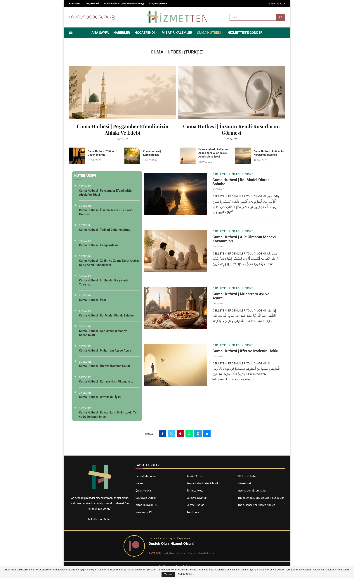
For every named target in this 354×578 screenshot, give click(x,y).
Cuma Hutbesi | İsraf (92, 300)
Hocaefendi (145, 32)
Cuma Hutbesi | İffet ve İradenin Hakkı (104, 366)
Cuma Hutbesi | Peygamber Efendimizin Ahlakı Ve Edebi (123, 129)
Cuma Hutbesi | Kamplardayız (98, 245)
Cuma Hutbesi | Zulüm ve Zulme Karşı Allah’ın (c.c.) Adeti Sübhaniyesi (213, 153)
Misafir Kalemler (177, 32)
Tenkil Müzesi (195, 476)
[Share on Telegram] (198, 433)
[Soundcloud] (101, 17)
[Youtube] (95, 17)
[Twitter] (77, 17)
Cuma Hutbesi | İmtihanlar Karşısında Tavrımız (103, 282)
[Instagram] (83, 17)
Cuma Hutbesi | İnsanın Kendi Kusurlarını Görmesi (231, 129)
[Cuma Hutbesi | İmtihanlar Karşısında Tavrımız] (243, 155)
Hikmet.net (244, 483)
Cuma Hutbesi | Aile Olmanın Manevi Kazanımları (103, 333)
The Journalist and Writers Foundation (260, 497)
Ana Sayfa (100, 32)
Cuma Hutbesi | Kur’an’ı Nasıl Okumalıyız (106, 381)
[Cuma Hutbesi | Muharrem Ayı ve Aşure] (175, 308)
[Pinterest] (89, 17)
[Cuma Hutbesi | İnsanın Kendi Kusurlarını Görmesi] (231, 103)
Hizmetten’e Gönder (245, 32)
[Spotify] (107, 17)
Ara (280, 17)
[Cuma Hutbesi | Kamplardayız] (132, 155)
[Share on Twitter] (171, 433)
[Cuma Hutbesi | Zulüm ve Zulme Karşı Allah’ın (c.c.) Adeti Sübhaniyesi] (188, 155)
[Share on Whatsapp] (189, 433)
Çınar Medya (143, 490)
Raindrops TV (144, 511)
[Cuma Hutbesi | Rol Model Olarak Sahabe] (175, 194)
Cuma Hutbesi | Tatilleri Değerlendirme (104, 229)
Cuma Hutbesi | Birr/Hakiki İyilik (100, 397)
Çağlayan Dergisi (146, 497)
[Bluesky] (112, 17)
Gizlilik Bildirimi (186, 574)
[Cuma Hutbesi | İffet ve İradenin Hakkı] (175, 365)
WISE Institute (246, 476)
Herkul (140, 483)
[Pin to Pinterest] (180, 433)
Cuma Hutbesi (209, 32)
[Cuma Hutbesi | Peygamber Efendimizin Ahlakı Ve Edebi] (122, 103)
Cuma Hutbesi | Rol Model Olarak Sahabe (106, 315)
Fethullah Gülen (146, 476)
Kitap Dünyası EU (146, 504)
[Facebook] (71, 17)
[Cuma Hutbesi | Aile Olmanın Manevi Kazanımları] (175, 251)
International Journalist (252, 490)
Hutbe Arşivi (85, 175)
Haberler (121, 32)
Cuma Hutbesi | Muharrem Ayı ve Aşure (105, 350)
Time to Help (195, 490)
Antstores (193, 511)
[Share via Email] (207, 433)
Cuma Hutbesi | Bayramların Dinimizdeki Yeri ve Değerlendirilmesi (108, 414)
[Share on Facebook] (162, 433)
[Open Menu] (70, 32)
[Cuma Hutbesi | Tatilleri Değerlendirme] (77, 155)
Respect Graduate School (202, 483)
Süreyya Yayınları (197, 497)
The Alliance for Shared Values (256, 504)
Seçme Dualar (195, 504)
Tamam (168, 574)
